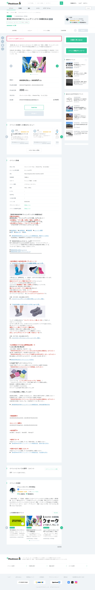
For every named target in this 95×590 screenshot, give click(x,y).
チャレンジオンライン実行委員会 (76, 18)
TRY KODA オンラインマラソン (18, 142)
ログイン (85, 3)
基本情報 (14, 30)
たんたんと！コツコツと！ (39, 133)
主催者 (20, 8)
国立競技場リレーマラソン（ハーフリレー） (79, 65)
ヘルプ (79, 3)
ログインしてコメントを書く (52, 469)
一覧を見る (55, 512)
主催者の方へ (73, 3)
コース (37, 8)
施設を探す (51, 566)
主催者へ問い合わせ (76, 40)
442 (83, 20)
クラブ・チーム (46, 8)
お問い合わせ (18, 577)
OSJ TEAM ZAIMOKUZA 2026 (80, 125)
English (88, 8)
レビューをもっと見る (34, 150)
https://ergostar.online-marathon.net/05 (34, 173)
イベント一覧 (13, 12)
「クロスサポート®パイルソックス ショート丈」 (24, 225)
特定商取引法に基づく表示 (78, 577)
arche (16, 130)
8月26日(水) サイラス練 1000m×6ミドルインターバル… (80, 99)
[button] (30, 74)
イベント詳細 (46, 30)
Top (7, 12)
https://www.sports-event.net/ (27, 489)
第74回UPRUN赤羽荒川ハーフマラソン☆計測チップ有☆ (80, 108)
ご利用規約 (41, 577)
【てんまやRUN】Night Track (80, 133)
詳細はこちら (27, 205)
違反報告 (59, 546)
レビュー (30, 30)
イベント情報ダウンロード (76, 50)
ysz (38, 130)
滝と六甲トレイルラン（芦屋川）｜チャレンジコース (80, 74)
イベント (11, 8)
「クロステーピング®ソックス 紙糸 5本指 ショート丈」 (26, 221)
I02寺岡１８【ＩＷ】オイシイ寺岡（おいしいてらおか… (80, 116)
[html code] (2, 48)
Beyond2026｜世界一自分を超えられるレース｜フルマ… (80, 82)
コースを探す (72, 566)
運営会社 (66, 577)
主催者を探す (32, 566)
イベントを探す (11, 566)
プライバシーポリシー (54, 577)
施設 (29, 8)
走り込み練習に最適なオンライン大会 (19, 134)
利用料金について (30, 577)
